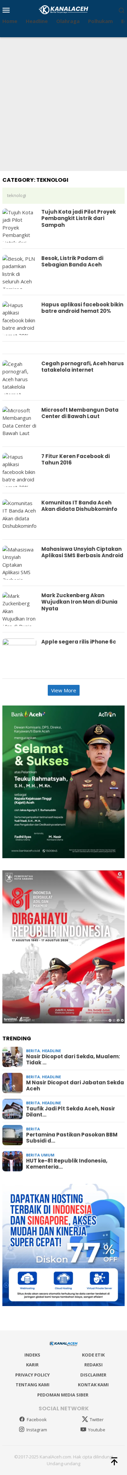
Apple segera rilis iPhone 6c (78, 641)
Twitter (97, 1419)
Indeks (32, 1355)
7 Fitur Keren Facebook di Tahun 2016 (75, 460)
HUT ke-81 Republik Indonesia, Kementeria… (66, 1164)
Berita (33, 1050)
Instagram (36, 1430)
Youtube (96, 1430)
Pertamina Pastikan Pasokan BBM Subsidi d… (72, 1138)
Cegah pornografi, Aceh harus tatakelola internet (82, 367)
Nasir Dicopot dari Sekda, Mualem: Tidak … (73, 1060)
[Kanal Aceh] (63, 9)
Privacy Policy (32, 1375)
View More (63, 690)
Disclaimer (93, 1375)
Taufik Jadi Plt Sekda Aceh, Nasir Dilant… (70, 1112)
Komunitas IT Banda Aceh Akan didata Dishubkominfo (79, 506)
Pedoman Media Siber (62, 1395)
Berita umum (40, 1154)
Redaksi (93, 1365)
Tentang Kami (32, 1385)
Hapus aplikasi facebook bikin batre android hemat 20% (82, 308)
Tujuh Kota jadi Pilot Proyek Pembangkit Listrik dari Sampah (78, 218)
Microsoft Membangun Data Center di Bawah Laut (80, 413)
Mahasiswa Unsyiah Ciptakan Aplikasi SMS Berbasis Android (82, 552)
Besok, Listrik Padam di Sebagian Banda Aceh (72, 261)
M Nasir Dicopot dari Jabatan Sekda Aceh (75, 1086)
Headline (51, 1050)
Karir (32, 1365)
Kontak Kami (93, 1385)
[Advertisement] (63, 104)
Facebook (37, 1419)
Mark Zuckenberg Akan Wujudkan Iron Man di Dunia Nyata (79, 602)
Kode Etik (93, 1355)
